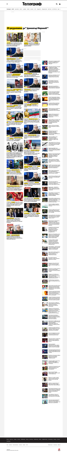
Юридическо (44, 9)
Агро (35, 9)
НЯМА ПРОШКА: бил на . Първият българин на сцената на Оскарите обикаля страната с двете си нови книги (15, 91)
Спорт (13, 9)
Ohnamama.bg (50, 439)
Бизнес (32, 9)
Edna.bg (58, 439)
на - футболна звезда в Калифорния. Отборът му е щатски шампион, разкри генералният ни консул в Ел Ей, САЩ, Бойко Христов (14, 237)
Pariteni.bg (31, 439)
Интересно (54, 9)
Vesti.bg (18, 439)
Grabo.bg (54, 439)
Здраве (24, 9)
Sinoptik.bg (8, 441)
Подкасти (39, 9)
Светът (21, 9)
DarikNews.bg (23, 439)
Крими (28, 9)
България (17, 9)
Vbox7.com (11, 439)
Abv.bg (8, 439)
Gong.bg (15, 439)
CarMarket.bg (36, 439)
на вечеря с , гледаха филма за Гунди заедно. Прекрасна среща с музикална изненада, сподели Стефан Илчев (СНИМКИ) (32, 168)
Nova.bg (27, 439)
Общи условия (16, 450)
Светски (49, 9)
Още (58, 9)
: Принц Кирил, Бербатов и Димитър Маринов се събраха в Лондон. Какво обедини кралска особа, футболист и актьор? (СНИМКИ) (14, 220)
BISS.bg (40, 439)
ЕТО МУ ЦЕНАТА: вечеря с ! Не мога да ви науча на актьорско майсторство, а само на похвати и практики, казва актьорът (14, 107)
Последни (9, 9)
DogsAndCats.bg (44, 439)
